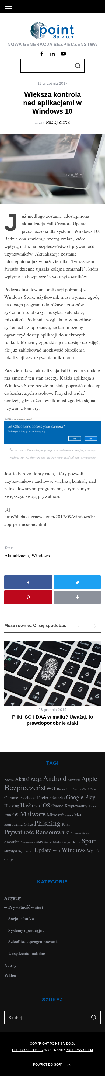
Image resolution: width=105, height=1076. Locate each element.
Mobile (69, 815)
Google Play (80, 797)
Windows (41, 555)
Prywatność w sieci (25, 907)
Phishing (47, 823)
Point (66, 824)
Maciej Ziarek (58, 122)
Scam (85, 833)
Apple (89, 778)
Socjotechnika (71, 842)
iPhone (57, 805)
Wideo (10, 975)
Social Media (52, 842)
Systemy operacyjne (26, 930)
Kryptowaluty (76, 805)
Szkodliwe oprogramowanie (33, 941)
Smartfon (12, 841)
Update (42, 850)
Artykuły (12, 898)
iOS (45, 805)
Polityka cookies (27, 1050)
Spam (89, 840)
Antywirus (74, 780)
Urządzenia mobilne (26, 953)
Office (28, 824)
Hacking (11, 805)
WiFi (56, 850)
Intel (37, 806)
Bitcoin (77, 789)
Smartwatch (28, 842)
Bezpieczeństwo (29, 787)
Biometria (64, 788)
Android (54, 778)
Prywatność (19, 832)
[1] (83, 268)
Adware (9, 780)
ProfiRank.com (79, 1050)
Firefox (43, 797)
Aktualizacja (16, 555)
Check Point (89, 789)
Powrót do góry (48, 1065)
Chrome (11, 797)
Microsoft (55, 815)
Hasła (26, 805)
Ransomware (52, 831)
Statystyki (10, 851)
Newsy (10, 965)
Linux (92, 806)
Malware (33, 814)
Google (57, 797)
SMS (39, 842)
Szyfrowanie (25, 851)
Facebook (27, 797)
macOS (11, 814)
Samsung (76, 833)
